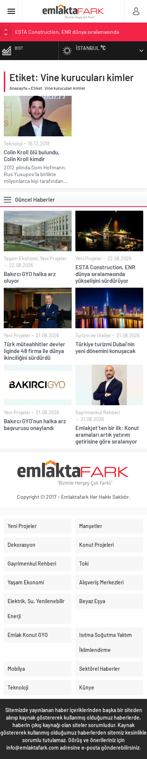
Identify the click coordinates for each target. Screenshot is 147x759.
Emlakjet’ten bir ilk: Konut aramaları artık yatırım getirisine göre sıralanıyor (107, 434)
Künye (86, 687)
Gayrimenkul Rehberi (97, 412)
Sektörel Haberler (99, 668)
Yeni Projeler (53, 258)
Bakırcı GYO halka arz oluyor (30, 277)
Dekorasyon (21, 545)
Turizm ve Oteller (93, 335)
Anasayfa (18, 88)
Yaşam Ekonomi (21, 258)
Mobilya (16, 668)
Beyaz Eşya (92, 601)
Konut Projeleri (96, 545)
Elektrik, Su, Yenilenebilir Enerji (36, 608)
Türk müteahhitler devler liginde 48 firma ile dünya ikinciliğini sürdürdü (34, 351)
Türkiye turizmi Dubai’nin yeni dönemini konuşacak (105, 347)
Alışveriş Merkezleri (101, 582)
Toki (84, 563)
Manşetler (90, 526)
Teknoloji (13, 143)
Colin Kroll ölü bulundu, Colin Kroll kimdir (32, 155)
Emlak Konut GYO (28, 635)
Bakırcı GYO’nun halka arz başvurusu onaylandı (35, 424)
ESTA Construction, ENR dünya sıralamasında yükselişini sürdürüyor (105, 274)
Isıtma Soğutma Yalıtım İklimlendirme (105, 642)
